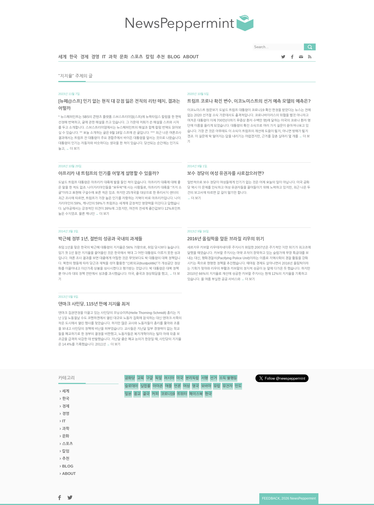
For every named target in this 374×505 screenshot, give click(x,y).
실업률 (145, 386)
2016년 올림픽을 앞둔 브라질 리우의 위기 (225, 238)
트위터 (182, 394)
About (191, 56)
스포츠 (137, 56)
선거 (213, 378)
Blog (174, 56)
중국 (146, 394)
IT (104, 56)
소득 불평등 (228, 378)
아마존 (158, 386)
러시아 (169, 378)
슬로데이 (131, 386)
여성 (186, 386)
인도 (238, 386)
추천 (161, 56)
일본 (128, 394)
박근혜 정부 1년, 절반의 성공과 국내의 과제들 (100, 238)
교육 (140, 378)
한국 (73, 56)
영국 (195, 386)
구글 (149, 378)
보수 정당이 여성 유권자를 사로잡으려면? (225, 173)
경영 (95, 56)
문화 (124, 56)
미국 (180, 378)
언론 (177, 386)
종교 (137, 394)
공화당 (130, 378)
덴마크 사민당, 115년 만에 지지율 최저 (94, 304)
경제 (84, 56)
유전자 (227, 386)
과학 (113, 56)
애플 (168, 386)
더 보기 (75, 149)
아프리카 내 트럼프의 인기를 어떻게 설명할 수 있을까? (108, 173)
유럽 (217, 386)
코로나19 (168, 394)
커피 (155, 394)
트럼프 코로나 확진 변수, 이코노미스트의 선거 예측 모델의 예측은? (249, 101)
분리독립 (192, 378)
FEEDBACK (271, 498)
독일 (158, 378)
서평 (204, 378)
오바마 (206, 386)
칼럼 (150, 56)
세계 (62, 56)
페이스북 (196, 394)
